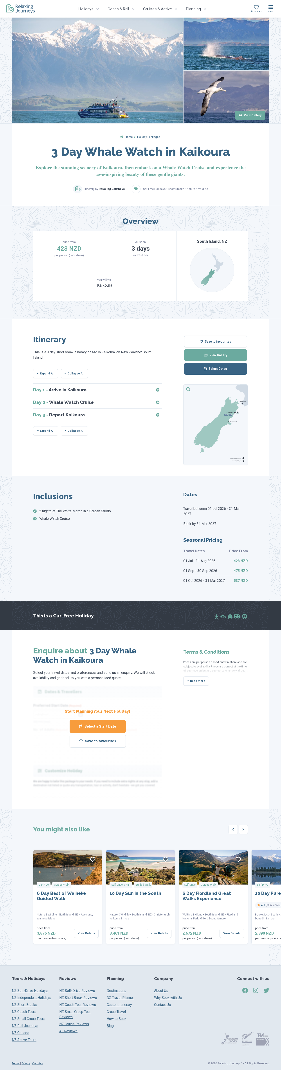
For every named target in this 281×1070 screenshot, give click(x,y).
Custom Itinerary (119, 1005)
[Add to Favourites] (93, 859)
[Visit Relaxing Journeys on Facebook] (245, 990)
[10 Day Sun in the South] (140, 867)
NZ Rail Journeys (25, 1026)
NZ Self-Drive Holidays (30, 991)
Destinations (116, 991)
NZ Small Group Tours (28, 1019)
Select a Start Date (100, 726)
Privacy (26, 1063)
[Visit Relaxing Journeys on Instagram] (255, 990)
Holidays (86, 9)
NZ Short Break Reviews (78, 998)
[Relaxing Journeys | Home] (20, 9)
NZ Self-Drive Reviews (77, 991)
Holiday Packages (148, 136)
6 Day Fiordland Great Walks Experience (206, 896)
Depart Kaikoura (59, 414)
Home (129, 136)
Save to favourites (217, 341)
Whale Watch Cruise (63, 402)
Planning (193, 9)
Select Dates (217, 368)
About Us (161, 991)
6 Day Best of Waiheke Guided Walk (61, 896)
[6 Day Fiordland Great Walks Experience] (213, 867)
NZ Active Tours (24, 1040)
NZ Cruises (20, 1033)
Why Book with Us (168, 998)
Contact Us (162, 1005)
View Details (86, 933)
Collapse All (76, 373)
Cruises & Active (157, 9)
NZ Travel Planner (120, 998)
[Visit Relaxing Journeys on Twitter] (266, 990)
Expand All (47, 373)
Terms (16, 1063)
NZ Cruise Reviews (74, 1024)
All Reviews (68, 1031)
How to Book (116, 1019)
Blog (110, 1026)
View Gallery (252, 115)
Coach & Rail (118, 9)
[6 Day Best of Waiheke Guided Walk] (67, 867)
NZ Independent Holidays (31, 998)
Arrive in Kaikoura (60, 389)
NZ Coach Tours (24, 1012)
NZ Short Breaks (24, 1005)
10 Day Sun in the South (135, 893)
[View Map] (215, 424)
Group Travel (116, 1012)
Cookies (37, 1063)
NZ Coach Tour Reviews (77, 1005)
